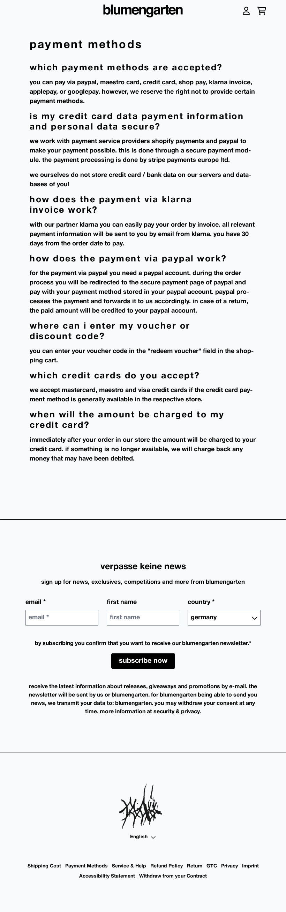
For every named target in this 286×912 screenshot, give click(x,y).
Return (194, 866)
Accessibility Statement (107, 876)
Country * (201, 602)
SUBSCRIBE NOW (143, 661)
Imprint (250, 866)
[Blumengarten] (142, 11)
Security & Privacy (176, 711)
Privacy (229, 866)
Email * (35, 602)
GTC (211, 866)
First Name (122, 602)
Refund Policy (166, 866)
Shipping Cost (44, 866)
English (139, 837)
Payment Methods (86, 866)
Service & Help (129, 866)
